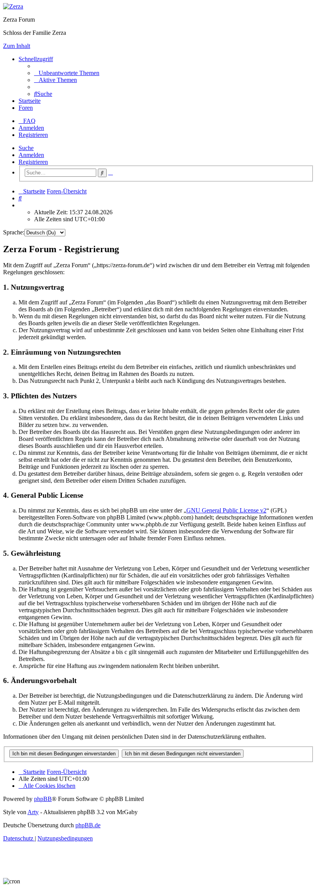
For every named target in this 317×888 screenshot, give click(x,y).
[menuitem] (66, 73)
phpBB (43, 799)
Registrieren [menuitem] (33, 134)
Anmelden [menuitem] (31, 128)
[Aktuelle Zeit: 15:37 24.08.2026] (21, 205)
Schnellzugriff (36, 59)
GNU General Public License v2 (226, 510)
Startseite (30, 100)
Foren (26, 107)
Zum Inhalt (16, 46)
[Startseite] (13, 6)
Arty (33, 812)
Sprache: (13, 232)
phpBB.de (88, 825)
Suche (26, 148)
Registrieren (33, 162)
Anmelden (31, 155)
